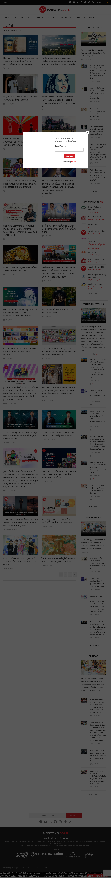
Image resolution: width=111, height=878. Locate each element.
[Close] (87, 132)
